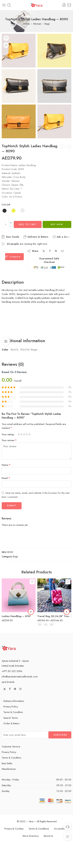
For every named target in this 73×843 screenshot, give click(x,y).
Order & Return (11, 723)
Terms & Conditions (39, 828)
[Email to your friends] (62, 251)
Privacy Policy (10, 706)
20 (40, 624)
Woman (37, 23)
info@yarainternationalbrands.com (20, 676)
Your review (9, 440)
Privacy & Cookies (14, 828)
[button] (31, 612)
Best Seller (7, 763)
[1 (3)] (54, 50)
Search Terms (10, 718)
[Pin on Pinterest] (56, 251)
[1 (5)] (54, 86)
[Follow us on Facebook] (10, 689)
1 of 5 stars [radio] (18, 434)
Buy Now (57, 224)
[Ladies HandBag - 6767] (19, 595)
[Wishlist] (6, 38)
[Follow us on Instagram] (20, 689)
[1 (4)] (19, 86)
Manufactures (9, 769)
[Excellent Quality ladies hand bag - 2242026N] (68, 146)
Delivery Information (13, 701)
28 (51, 624)
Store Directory (31, 836)
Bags (47, 23)
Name (6, 465)
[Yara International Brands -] (36, 5)
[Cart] (69, 5)
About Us (48, 836)
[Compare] (6, 45)
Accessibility (60, 828)
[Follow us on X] (4, 689)
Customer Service (11, 746)
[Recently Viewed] (67, 836)
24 (45, 624)
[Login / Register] (64, 5)
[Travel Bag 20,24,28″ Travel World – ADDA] (54, 595)
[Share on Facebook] (50, 251)
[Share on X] (43, 251)
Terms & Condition (13, 712)
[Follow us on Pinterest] (15, 689)
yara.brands (8, 682)
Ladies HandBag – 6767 (16, 616)
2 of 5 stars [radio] (20, 434)
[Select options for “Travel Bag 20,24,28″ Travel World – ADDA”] (66, 612)
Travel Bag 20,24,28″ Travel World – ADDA (54, 616)
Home (26, 23)
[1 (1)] (19, 121)
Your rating (8, 434)
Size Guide (12, 237)
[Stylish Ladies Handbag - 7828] (62, 146)
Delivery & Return (37, 237)
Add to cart (27, 224)
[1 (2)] (19, 50)
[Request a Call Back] (67, 826)
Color (6, 204)
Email (6, 478)
